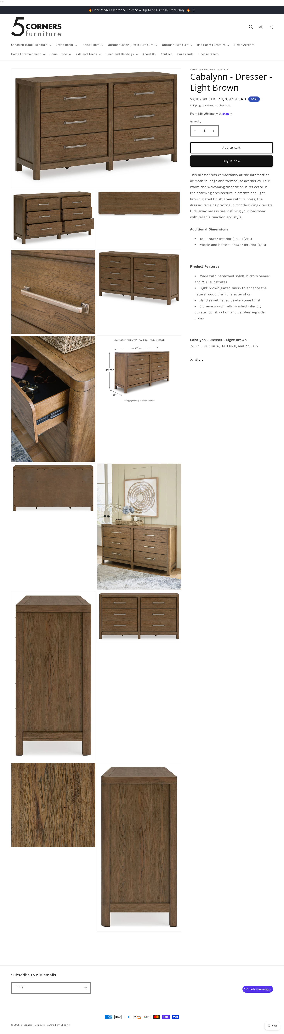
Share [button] (199, 359)
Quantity (195, 121)
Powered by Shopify (58, 1025)
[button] (31, 45)
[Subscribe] (85, 987)
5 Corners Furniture (33, 1025)
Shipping (195, 106)
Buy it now (232, 161)
